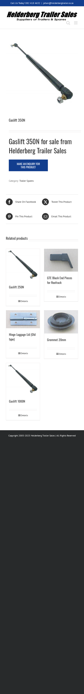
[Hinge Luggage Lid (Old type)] (23, 319)
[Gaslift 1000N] (23, 379)
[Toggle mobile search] (68, 23)
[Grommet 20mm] (61, 321)
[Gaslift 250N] (23, 265)
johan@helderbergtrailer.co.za (58, 3)
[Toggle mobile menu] (76, 23)
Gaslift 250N (16, 287)
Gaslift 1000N (17, 401)
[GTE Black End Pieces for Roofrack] (61, 260)
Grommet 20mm (56, 339)
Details (24, 301)
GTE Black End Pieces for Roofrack (59, 280)
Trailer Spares (26, 180)
